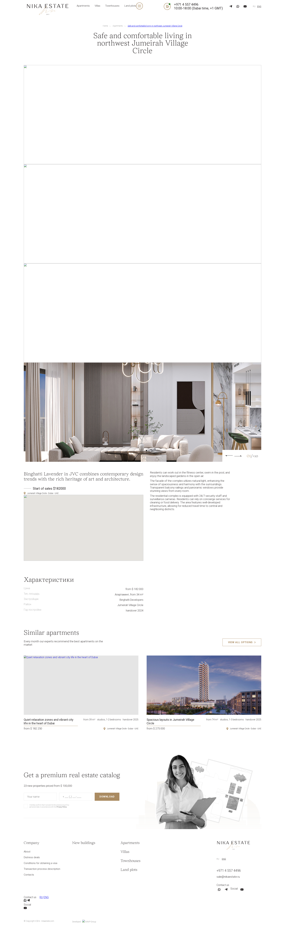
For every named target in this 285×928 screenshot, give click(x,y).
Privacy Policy (74, 193)
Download (119, 182)
